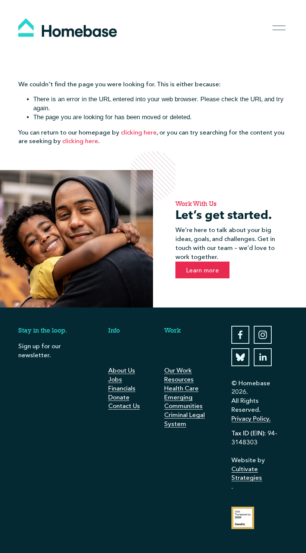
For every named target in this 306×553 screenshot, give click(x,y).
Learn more (202, 270)
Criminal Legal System (184, 419)
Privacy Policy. (251, 418)
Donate (118, 397)
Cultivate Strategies (246, 473)
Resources (179, 379)
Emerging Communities (183, 401)
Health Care (181, 388)
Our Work (178, 370)
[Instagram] (263, 335)
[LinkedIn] (263, 357)
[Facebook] (240, 335)
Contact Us (124, 406)
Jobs (115, 379)
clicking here (139, 132)
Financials (121, 388)
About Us (121, 370)
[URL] (240, 357)
